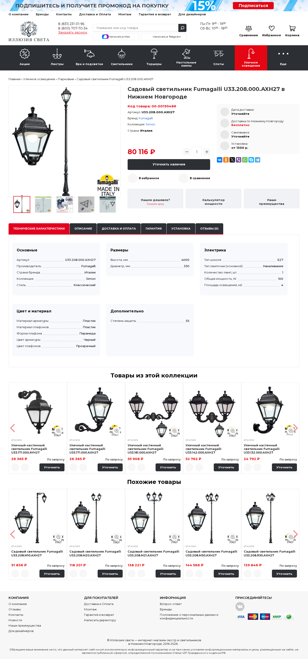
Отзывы (15, 609)
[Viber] (238, 159)
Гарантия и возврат (155, 14)
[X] (232, 159)
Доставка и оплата (119, 228)
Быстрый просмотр (58, 431)
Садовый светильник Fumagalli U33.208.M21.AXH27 (153, 553)
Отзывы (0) (209, 228)
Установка (181, 228)
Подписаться (253, 5)
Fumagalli (146, 118)
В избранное (149, 178)
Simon (150, 124)
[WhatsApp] (245, 159)
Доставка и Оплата (95, 14)
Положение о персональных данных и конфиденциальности (189, 616)
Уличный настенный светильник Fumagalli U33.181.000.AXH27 (145, 448)
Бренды (42, 14)
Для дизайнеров (192, 14)
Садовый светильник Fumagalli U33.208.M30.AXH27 (211, 553)
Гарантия (154, 228)
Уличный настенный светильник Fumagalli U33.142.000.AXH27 (203, 448)
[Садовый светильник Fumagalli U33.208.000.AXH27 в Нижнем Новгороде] (65, 141)
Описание (83, 228)
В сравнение (200, 178)
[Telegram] (257, 159)
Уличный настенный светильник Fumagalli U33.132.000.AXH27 (262, 448)
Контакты (64, 14)
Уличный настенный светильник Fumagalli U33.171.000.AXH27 (87, 448)
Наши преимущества (25, 625)
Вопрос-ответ (171, 604)
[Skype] (251, 159)
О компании (18, 14)
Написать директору (100, 620)
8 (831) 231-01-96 (71, 24)
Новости (15, 620)
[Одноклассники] (226, 159)
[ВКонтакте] (219, 159)
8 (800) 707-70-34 (72, 28)
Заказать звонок (72, 32)
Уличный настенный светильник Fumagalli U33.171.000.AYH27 (29, 448)
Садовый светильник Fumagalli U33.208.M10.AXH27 (37, 553)
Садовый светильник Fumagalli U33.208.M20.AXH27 (95, 553)
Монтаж (124, 14)
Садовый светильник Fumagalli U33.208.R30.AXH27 (269, 553)
